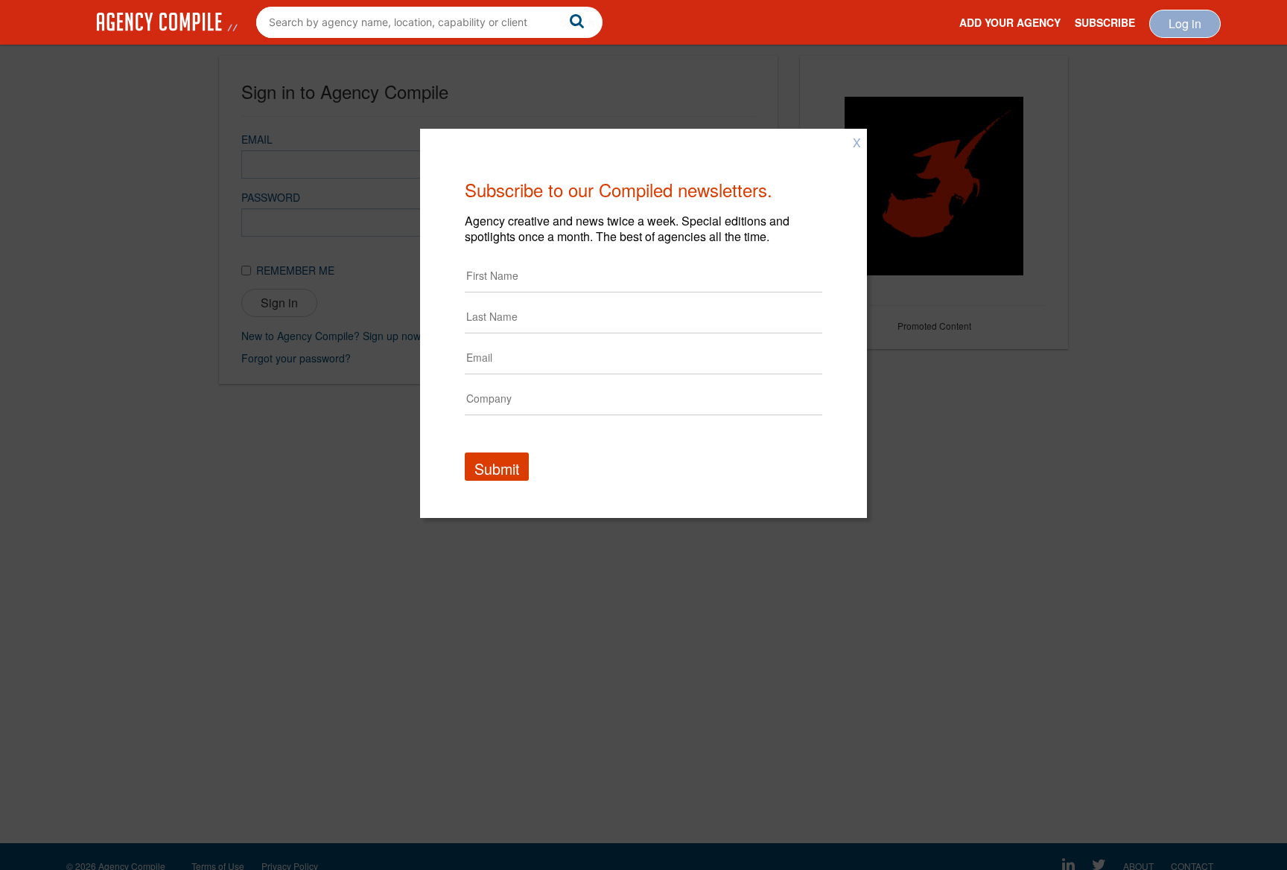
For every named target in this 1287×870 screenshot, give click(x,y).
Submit (496, 468)
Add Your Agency (1010, 22)
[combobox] (429, 22)
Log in (1185, 23)
